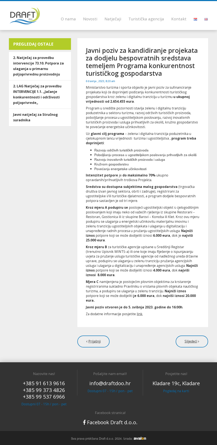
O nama (68, 18)
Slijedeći (191, 341)
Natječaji (112, 18)
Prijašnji (94, 341)
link (139, 314)
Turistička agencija (146, 18)
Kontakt (178, 18)
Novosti (90, 18)
